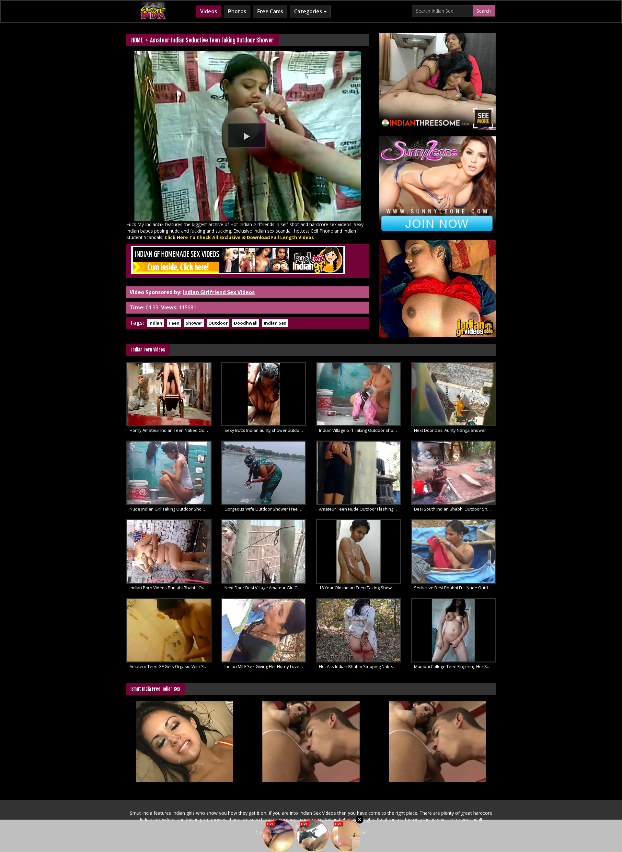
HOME (137, 40)
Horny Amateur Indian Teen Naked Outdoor (171, 430)
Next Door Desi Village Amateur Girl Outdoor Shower (265, 588)
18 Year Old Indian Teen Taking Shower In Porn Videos (360, 588)
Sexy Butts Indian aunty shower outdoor (264, 430)
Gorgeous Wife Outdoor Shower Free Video (265, 509)
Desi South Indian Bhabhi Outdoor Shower (455, 509)
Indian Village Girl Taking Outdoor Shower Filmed (360, 430)
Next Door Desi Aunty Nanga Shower (450, 430)
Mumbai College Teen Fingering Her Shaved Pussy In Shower (455, 666)
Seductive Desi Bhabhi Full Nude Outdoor (454, 588)
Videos (208, 11)
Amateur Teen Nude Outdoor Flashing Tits (360, 509)
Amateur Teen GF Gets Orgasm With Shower (171, 666)
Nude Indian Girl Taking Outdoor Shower (169, 509)
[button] (246, 135)
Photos (237, 11)
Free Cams (270, 11)
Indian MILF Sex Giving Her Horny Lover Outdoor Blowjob (265, 666)
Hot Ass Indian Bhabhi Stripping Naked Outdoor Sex (360, 666)
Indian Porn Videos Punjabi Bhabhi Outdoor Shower (171, 588)
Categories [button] (308, 11)
